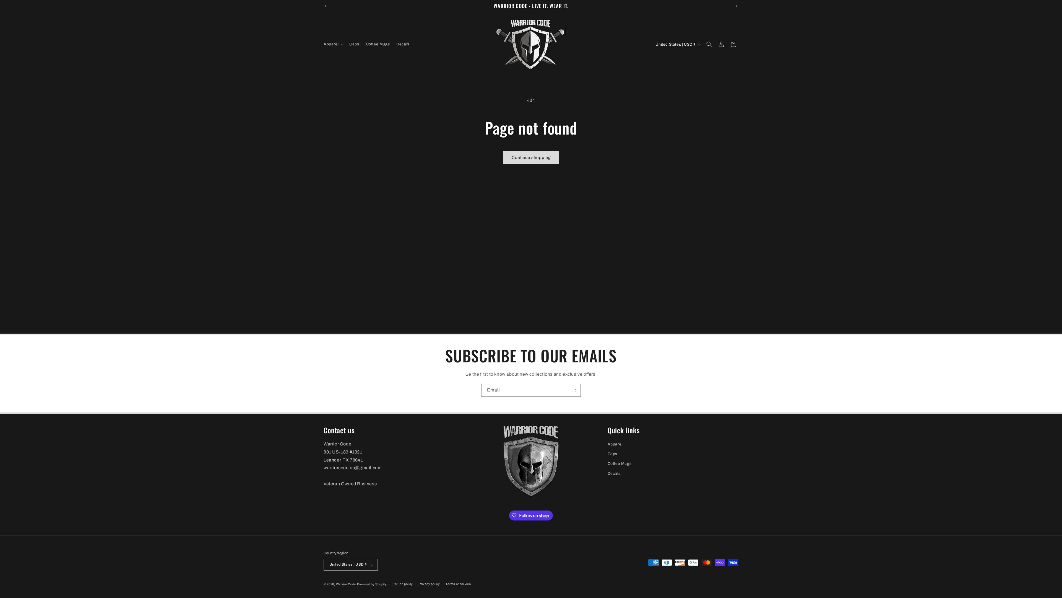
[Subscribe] (574, 390)
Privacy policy (429, 584)
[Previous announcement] (325, 6)
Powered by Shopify (372, 584)
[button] (333, 44)
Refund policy (402, 584)
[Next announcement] (736, 6)
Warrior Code (346, 584)
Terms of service (458, 584)
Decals (614, 473)
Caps (612, 454)
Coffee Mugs (620, 464)
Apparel (615, 444)
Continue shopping (531, 157)
